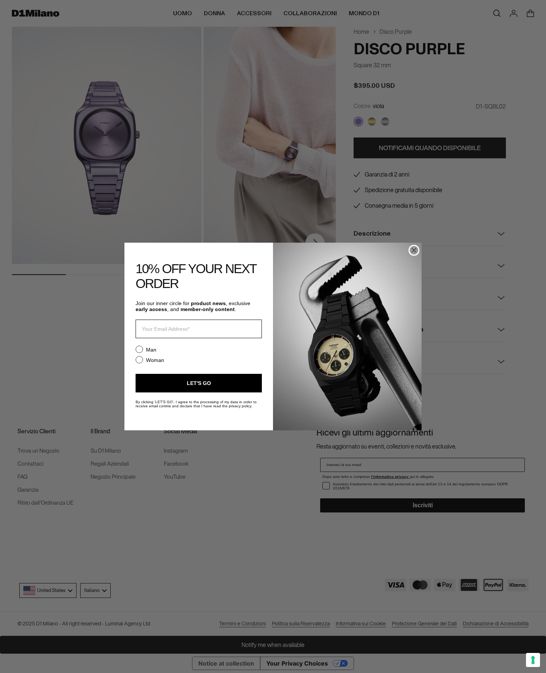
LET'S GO (199, 383)
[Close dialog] (414, 250)
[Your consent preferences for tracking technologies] (533, 660)
